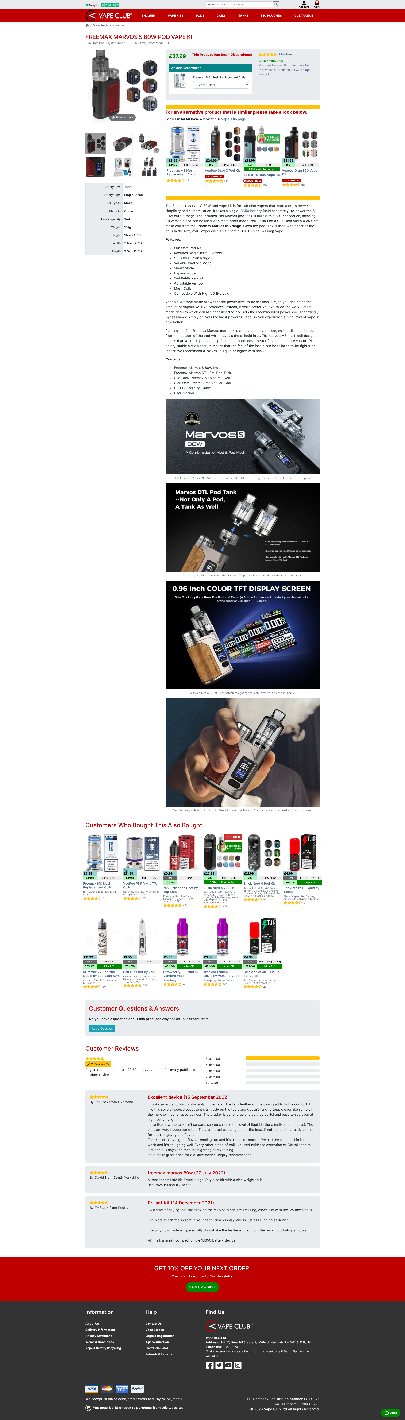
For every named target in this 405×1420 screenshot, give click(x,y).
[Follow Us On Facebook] (210, 1365)
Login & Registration (160, 1336)
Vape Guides (155, 1329)
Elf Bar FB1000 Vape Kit (261, 175)
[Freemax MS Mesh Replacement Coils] (179, 80)
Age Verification (157, 1342)
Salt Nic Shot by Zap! (139, 972)
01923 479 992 (233, 1346)
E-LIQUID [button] (148, 15)
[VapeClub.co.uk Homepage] (87, 25)
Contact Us (154, 1323)
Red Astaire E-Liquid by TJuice (301, 890)
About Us (92, 1323)
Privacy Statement (98, 1336)
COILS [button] (221, 15)
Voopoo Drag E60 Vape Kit (299, 172)
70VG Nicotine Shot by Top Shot (180, 890)
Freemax (119, 25)
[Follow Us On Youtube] (229, 1365)
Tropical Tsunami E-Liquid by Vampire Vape (221, 974)
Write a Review (99, 1063)
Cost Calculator (157, 1348)
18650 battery (250, 211)
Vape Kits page (233, 119)
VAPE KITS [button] (175, 15)
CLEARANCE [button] (303, 15)
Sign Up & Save (202, 1287)
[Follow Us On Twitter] (219, 1365)
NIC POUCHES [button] (271, 15)
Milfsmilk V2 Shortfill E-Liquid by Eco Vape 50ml (101, 974)
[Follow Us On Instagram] (238, 1365)
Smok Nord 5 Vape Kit (220, 888)
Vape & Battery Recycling (103, 1348)
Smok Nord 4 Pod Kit (259, 883)
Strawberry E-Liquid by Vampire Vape (180, 974)
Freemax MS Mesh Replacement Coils (219, 77)
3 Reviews (285, 54)
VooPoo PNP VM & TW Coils (140, 885)
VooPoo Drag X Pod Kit (222, 171)
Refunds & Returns (159, 1354)
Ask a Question (102, 1028)
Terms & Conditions (99, 1342)
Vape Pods (100, 25)
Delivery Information (100, 1329)
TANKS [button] (243, 15)
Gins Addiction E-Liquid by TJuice (261, 974)
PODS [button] (200, 15)
